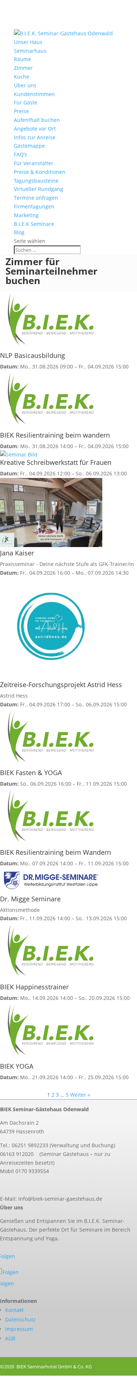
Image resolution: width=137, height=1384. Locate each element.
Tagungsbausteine (36, 180)
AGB (10, 1338)
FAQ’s (20, 154)
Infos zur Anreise (35, 137)
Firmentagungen (34, 206)
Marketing (26, 215)
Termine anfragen (36, 197)
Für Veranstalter (33, 163)
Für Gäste (25, 102)
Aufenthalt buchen (37, 119)
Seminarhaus (30, 50)
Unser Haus (28, 42)
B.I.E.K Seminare (34, 223)
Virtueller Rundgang (38, 189)
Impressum (19, 1328)
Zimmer (23, 67)
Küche (21, 76)
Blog (19, 232)
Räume (22, 59)
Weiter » (80, 1094)
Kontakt (14, 1310)
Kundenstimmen (34, 94)
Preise (21, 111)
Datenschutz (20, 1319)
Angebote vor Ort (35, 128)
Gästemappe (29, 145)
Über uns (25, 85)
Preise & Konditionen (39, 171)
